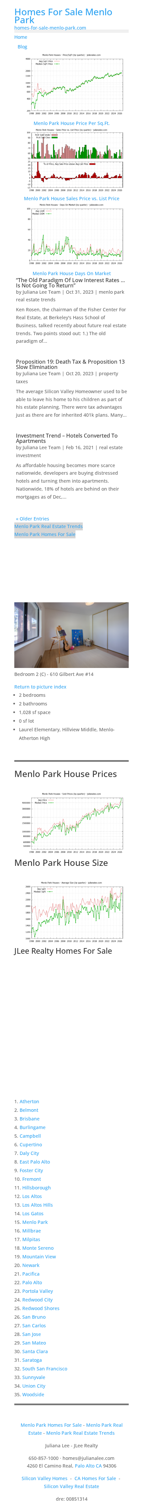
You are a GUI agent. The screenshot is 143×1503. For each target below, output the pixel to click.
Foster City (31, 1170)
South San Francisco (44, 1368)
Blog (22, 46)
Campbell (30, 1136)
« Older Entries (32, 518)
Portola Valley (37, 1291)
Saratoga (32, 1360)
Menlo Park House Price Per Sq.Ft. (72, 123)
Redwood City (37, 1299)
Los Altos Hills (37, 1205)
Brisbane (30, 1118)
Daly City (29, 1153)
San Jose (31, 1334)
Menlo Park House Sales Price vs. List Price (71, 198)
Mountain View (39, 1256)
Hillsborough (36, 1187)
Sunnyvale (33, 1377)
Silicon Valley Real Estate (71, 1486)
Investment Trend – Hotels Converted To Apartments (67, 438)
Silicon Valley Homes (45, 1478)
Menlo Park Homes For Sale (44, 534)
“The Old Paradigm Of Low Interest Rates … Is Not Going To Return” (70, 282)
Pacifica (31, 1274)
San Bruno (34, 1317)
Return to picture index (40, 687)
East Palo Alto (35, 1162)
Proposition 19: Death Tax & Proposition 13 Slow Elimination (70, 364)
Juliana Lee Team (42, 292)
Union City (33, 1386)
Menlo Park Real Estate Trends (48, 526)
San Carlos (34, 1325)
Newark (31, 1265)
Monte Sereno (38, 1248)
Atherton (29, 1101)
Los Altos (32, 1196)
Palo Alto (32, 1282)
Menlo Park (35, 1222)
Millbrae (31, 1231)
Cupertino (31, 1144)
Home (20, 37)
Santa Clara (35, 1351)
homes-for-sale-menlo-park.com (50, 28)
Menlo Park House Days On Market (72, 273)
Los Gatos (33, 1213)
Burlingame (33, 1127)
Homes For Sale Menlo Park (63, 15)
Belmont (29, 1110)
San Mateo (34, 1343)
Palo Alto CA (88, 1466)
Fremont (31, 1179)
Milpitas (31, 1239)
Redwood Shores (41, 1308)
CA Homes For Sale (95, 1478)
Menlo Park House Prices (65, 774)
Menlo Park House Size (61, 863)
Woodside (33, 1394)
